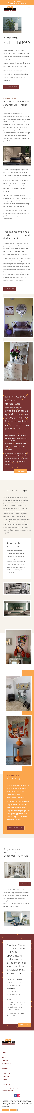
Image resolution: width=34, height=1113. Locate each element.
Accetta (5, 1110)
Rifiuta (13, 1110)
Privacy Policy (6, 1073)
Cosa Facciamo (15, 828)
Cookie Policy (6, 1076)
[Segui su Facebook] (15, 1095)
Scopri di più (11, 87)
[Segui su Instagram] (18, 1095)
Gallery (25, 883)
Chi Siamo (10, 289)
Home (4, 1057)
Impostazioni (5, 1106)
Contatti (21, 471)
